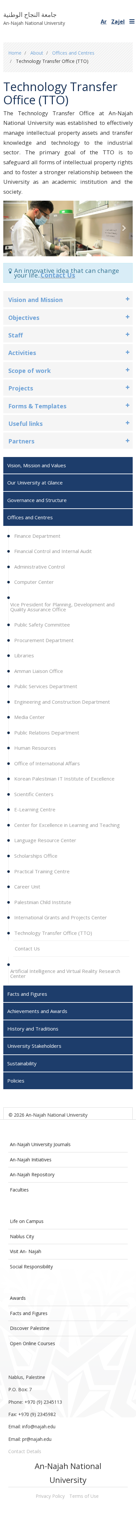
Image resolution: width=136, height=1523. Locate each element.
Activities (22, 353)
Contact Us (58, 275)
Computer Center (33, 582)
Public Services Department (45, 686)
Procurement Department (43, 640)
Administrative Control (39, 566)
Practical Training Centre (41, 871)
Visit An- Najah (25, 1251)
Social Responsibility (31, 1266)
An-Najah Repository (32, 1174)
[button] (13, 228)
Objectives (23, 318)
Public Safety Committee (41, 624)
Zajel (118, 21)
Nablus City (22, 1236)
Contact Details (24, 1451)
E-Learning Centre (34, 809)
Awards (18, 1298)
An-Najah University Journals (40, 1144)
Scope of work (29, 371)
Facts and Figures (29, 1313)
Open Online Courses (32, 1343)
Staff (15, 335)
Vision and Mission (35, 300)
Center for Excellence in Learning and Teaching (66, 825)
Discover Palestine (30, 1328)
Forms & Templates (37, 406)
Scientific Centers (33, 794)
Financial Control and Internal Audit (52, 551)
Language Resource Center (44, 840)
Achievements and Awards (37, 1011)
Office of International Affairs (46, 763)
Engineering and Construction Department (61, 701)
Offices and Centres (73, 53)
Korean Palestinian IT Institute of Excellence (64, 778)
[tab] (68, 299)
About (36, 53)
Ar (104, 21)
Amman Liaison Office (38, 671)
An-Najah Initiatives (30, 1159)
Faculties (19, 1190)
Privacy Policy (50, 1496)
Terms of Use (84, 1496)
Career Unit (26, 886)
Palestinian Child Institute (42, 902)
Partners (21, 441)
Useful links (25, 424)
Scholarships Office (35, 855)
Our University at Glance (35, 482)
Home (14, 53)
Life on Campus (27, 1221)
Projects (20, 388)
